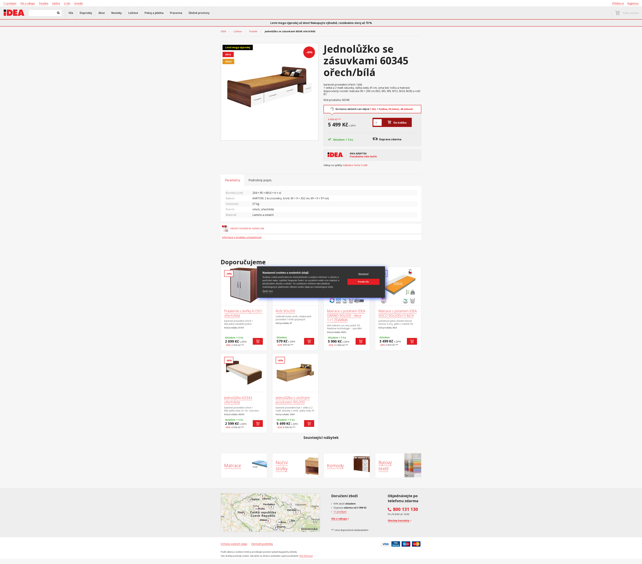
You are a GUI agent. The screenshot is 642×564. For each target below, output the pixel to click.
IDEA (223, 31)
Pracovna (176, 13)
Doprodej (86, 13)
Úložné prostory (199, 13)
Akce (101, 13)
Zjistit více (267, 291)
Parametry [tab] (232, 180)
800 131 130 (405, 509)
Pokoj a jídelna (154, 13)
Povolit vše (363, 282)
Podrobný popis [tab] (260, 180)
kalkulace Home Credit (355, 165)
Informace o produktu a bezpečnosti (241, 237)
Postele (253, 31)
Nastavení (363, 274)
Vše (71, 13)
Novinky (116, 13)
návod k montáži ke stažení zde (247, 228)
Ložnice (133, 13)
